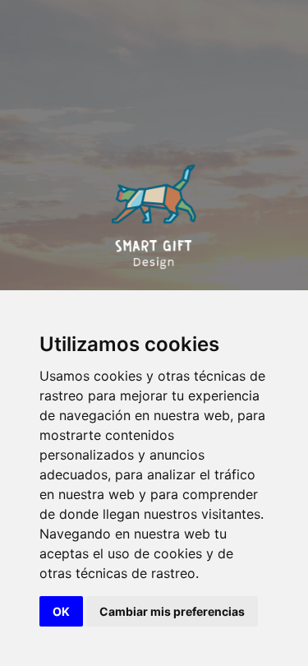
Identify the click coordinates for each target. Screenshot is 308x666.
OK (61, 611)
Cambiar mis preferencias (172, 611)
